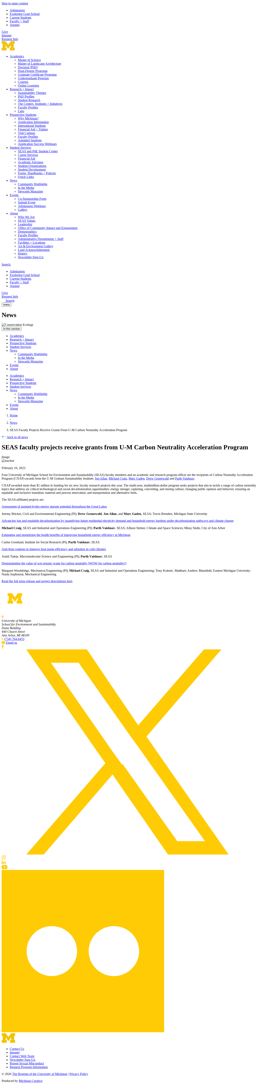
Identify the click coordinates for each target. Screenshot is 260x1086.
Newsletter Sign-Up (30, 257)
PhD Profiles (26, 96)
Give (5, 31)
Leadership (25, 224)
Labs (21, 111)
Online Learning (28, 85)
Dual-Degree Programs (33, 71)
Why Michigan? (28, 118)
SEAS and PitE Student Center (38, 151)
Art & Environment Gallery (35, 246)
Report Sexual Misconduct (27, 1063)
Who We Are (26, 217)
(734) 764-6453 (14, 639)
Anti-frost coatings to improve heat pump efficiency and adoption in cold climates (54, 549)
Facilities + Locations (31, 242)
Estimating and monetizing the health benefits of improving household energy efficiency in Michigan (66, 535)
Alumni (15, 25)
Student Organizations (32, 166)
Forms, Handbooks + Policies (37, 173)
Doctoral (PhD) (28, 67)
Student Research (29, 100)
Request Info (10, 39)
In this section (11, 328)
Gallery (22, 209)
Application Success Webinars (37, 144)
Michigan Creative (30, 1081)
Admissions (17, 10)
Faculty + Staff (19, 21)
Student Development (32, 169)
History (22, 253)
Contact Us (17, 1048)
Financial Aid (26, 158)
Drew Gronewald (157, 478)
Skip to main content (15, 3)
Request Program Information (29, 1067)
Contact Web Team (22, 1056)
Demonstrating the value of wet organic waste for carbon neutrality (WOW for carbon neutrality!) (64, 563)
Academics (17, 56)
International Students (32, 125)
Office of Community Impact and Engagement (47, 228)
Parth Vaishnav (184, 478)
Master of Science (29, 60)
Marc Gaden (137, 478)
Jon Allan (101, 478)
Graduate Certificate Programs (37, 74)
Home (14, 415)
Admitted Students (30, 140)
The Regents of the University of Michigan (39, 1074)
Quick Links (26, 177)
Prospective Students (23, 114)
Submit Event (26, 202)
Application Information (33, 122)
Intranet (6, 35)
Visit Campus (26, 133)
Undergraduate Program (33, 78)
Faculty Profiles (28, 107)
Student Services (20, 147)
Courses (23, 82)
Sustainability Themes (32, 93)
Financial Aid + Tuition (33, 129)
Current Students (20, 17)
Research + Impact (22, 89)
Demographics (27, 231)
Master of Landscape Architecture (39, 63)
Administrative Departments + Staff (40, 239)
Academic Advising (30, 162)
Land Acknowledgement (34, 250)
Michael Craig (118, 478)
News (13, 180)
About (14, 213)
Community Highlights (32, 184)
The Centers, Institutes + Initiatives (40, 103)
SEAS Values (26, 220)
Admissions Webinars (32, 206)
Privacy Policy (78, 1074)
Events (14, 195)
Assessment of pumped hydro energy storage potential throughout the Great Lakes (54, 506)
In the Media (26, 187)
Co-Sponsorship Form (32, 198)
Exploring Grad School (25, 14)
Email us (11, 642)
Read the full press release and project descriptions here (37, 581)
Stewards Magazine (30, 191)
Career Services (28, 155)
